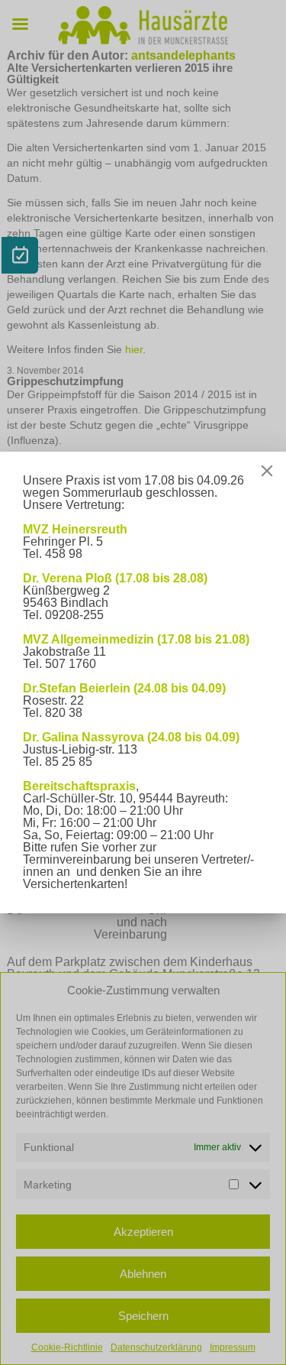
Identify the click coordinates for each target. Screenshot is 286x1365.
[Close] (266, 470)
